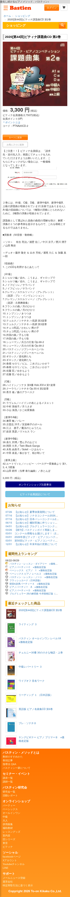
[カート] (63, 7)
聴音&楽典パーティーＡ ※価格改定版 (30, 583)
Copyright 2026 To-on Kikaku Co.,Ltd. (35, 891)
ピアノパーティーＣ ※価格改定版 (28, 567)
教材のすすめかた (13, 756)
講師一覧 (8, 781)
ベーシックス (10, 809)
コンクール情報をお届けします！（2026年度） (41, 533)
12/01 (9, 544)
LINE (5, 867)
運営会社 (8, 881)
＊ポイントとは (11, 122)
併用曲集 (8, 824)
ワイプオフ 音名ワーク (32, 680)
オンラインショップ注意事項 (35, 484)
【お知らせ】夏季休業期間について (35, 512)
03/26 (9, 529)
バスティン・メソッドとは (21, 752)
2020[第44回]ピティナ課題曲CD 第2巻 (40, 610)
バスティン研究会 (15, 787)
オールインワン (11, 813)
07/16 (9, 515)
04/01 (9, 526)
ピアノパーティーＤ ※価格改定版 (28, 590)
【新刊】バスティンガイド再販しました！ (38, 529)
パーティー (9, 805)
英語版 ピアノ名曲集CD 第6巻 (36, 709)
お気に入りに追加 (15, 144)
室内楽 (6, 835)
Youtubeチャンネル (14, 864)
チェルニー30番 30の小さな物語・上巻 (41, 652)
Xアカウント (10, 860)
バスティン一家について (16, 767)
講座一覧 (8, 777)
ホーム (7, 16)
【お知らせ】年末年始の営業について (36, 544)
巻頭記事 (8, 760)
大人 (5, 820)
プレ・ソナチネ (27, 723)
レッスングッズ (11, 831)
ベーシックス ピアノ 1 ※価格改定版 (31, 570)
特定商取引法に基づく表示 (18, 885)
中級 (5, 816)
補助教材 (8, 828)
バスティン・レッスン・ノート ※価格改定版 (34, 577)
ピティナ (8, 846)
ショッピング (22, 16)
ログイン (52, 7)
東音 (5, 843)
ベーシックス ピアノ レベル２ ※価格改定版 (33, 573)
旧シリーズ (9, 839)
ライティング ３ (28, 624)
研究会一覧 (9, 791)
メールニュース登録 (14, 877)
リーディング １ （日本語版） (36, 695)
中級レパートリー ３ (30, 666)
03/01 (9, 533)
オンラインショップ (16, 801)
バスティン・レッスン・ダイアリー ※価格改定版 (36, 563)
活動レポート (10, 795)
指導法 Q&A (9, 764)
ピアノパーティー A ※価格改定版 (29, 587)
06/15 (9, 522)
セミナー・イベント (16, 773)
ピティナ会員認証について (35, 494)
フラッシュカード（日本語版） (26, 580)
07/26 (9, 512)
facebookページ (12, 856)
